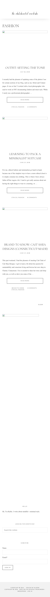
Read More (25, 99)
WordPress (22, 591)
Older (40, 304)
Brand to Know (18, 288)
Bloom (36, 587)
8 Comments (32, 197)
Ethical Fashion (18, 107)
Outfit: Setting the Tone (25, 68)
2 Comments (32, 107)
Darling (22, 589)
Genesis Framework (36, 589)
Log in (29, 591)
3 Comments (32, 288)
